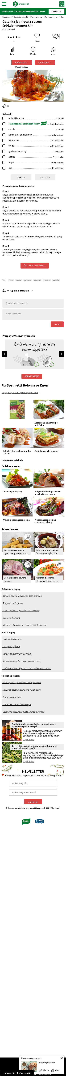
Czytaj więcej (28, 740)
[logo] (20, 4)
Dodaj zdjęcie (32, 376)
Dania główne (36, 17)
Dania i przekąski (21, 17)
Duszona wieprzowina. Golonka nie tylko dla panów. (47, 551)
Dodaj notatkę (35, 265)
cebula (18, 280)
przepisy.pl (11, 29)
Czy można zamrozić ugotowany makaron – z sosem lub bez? (16, 551)
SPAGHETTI (37, 280)
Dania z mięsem (51, 17)
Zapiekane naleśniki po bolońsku (46, 424)
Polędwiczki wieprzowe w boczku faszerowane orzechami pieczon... (47, 492)
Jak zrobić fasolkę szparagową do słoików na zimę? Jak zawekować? (34, 747)
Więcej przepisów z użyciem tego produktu (20, 393)
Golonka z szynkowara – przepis (15, 579)
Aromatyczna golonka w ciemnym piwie (21, 682)
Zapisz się (33, 802)
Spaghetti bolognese (12, 603)
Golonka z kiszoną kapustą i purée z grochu (23, 712)
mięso (11, 280)
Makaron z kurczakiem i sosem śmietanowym (24, 625)
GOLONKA (56, 280)
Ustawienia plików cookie (17, 1073)
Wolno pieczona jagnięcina (16, 520)
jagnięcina (27, 280)
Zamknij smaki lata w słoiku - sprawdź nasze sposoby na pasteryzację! (34, 725)
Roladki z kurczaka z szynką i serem (17, 452)
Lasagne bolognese (12, 639)
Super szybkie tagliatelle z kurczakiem (20, 610)
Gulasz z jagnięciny (12, 491)
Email (20, 177)
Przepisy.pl (6, 17)
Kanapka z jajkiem (11, 646)
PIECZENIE (47, 280)
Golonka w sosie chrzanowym (16, 704)
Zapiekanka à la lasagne (46, 451)
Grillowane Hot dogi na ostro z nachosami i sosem (26, 668)
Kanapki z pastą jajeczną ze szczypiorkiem (22, 596)
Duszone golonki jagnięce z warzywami (21, 690)
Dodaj (57, 324)
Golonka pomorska (11, 697)
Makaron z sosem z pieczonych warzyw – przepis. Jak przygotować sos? (48, 579)
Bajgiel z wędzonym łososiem (16, 653)
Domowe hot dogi (11, 618)
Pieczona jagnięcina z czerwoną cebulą (45, 521)
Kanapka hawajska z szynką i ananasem (21, 661)
